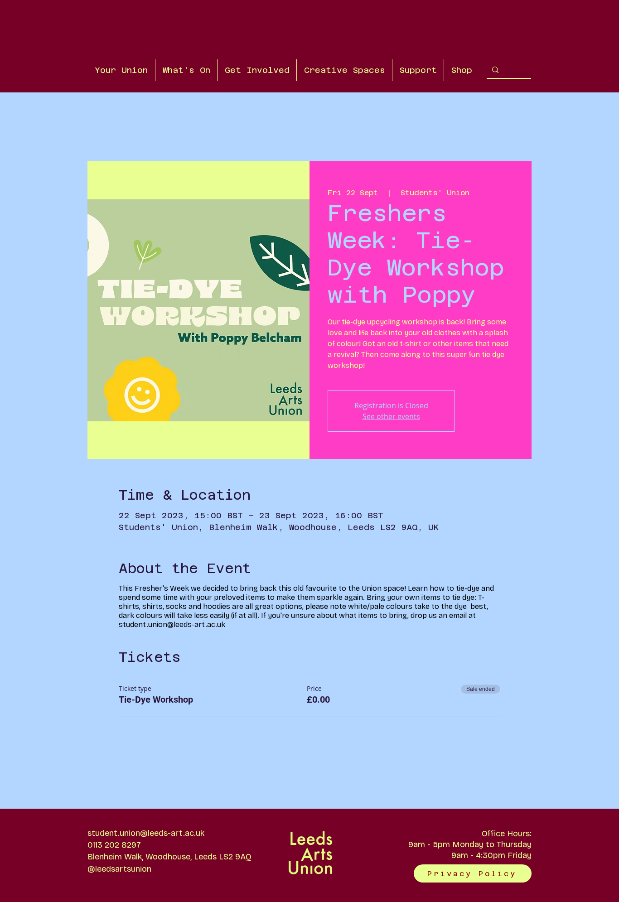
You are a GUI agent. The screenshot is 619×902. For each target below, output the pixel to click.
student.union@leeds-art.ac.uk (145, 833)
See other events (391, 416)
